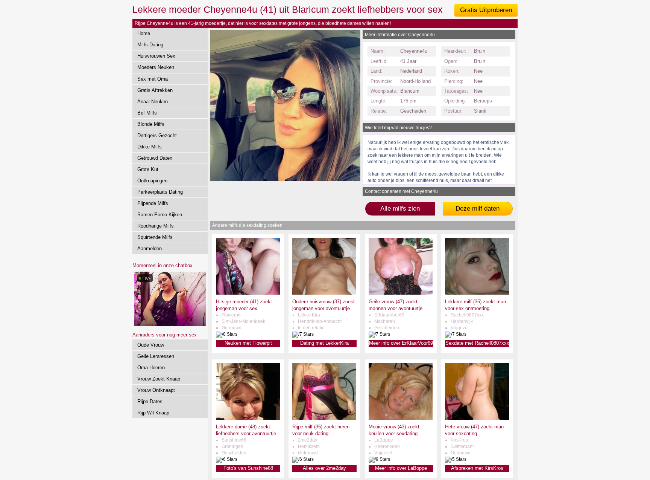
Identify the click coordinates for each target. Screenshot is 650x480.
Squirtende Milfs (155, 237)
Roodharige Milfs (155, 226)
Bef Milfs (147, 113)
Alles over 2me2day (324, 468)
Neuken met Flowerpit (248, 343)
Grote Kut (147, 169)
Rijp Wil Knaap (153, 413)
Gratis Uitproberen (486, 10)
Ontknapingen (152, 180)
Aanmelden (149, 248)
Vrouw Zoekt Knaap (158, 379)
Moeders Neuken (155, 67)
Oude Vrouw (150, 345)
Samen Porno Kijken (159, 214)
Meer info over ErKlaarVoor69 (401, 343)
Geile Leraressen (155, 356)
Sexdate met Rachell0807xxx (477, 343)
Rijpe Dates (149, 401)
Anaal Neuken (152, 101)
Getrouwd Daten (154, 158)
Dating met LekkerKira (324, 343)
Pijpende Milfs (152, 203)
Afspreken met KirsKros (477, 468)
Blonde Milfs (150, 124)
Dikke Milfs (149, 147)
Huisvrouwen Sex (156, 56)
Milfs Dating (150, 44)
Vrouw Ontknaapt (156, 390)
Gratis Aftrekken (155, 90)
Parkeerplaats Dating (160, 192)
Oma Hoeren (151, 367)
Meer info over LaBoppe (401, 468)
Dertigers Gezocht (157, 135)
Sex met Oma (152, 79)
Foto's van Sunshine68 (248, 468)
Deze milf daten (478, 208)
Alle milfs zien (400, 208)
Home (143, 33)
